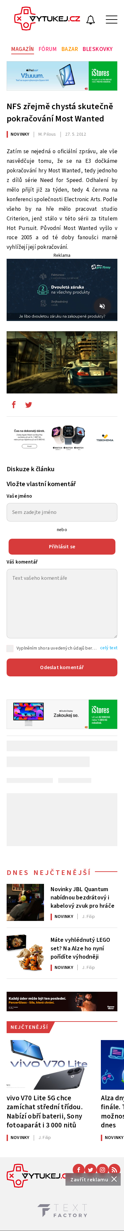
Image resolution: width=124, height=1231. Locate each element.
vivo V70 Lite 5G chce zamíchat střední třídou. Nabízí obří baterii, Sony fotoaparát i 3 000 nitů (45, 1111)
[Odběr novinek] (90, 20)
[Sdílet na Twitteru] (28, 406)
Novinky (20, 134)
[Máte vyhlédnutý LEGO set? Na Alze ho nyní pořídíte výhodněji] (25, 953)
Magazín (22, 49)
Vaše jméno (19, 496)
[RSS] (114, 1170)
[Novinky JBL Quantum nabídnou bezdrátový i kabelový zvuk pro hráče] (25, 902)
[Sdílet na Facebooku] (14, 406)
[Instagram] (102, 1170)
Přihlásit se (62, 546)
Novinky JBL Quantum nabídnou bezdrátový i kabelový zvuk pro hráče (83, 897)
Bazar (70, 49)
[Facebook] (79, 1170)
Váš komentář (22, 562)
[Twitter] (91, 1170)
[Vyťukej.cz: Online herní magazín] (47, 19)
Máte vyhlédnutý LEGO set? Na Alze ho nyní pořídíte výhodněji (80, 948)
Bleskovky (98, 49)
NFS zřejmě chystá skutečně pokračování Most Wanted (60, 112)
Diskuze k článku (31, 469)
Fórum (48, 49)
